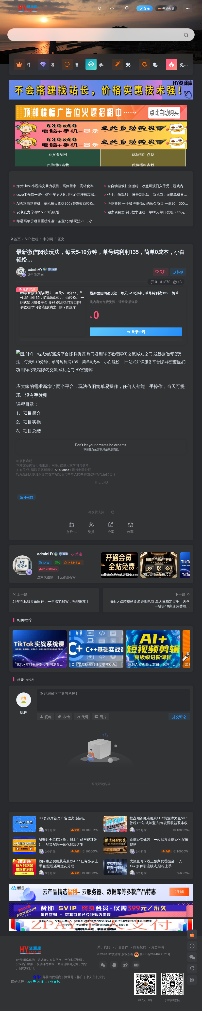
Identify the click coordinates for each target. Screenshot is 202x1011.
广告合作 (121, 947)
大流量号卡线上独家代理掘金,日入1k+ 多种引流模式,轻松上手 (156, 863)
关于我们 (103, 947)
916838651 (63, 469)
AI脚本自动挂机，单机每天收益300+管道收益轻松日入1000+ (63, 203)
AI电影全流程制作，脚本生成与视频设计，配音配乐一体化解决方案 (68, 842)
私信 (180, 271)
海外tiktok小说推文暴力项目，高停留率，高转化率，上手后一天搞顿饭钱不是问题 (79, 185)
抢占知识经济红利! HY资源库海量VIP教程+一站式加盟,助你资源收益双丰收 (159, 820)
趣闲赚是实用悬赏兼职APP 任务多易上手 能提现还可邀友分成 (68, 863)
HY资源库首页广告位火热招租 (62, 817)
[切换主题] (192, 968)
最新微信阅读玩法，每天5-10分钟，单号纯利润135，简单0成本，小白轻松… (100, 255)
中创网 (48, 238)
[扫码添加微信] (192, 957)
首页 (17, 238)
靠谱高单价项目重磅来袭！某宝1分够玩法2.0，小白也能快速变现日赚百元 (73, 220)
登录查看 (138, 331)
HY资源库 (114, 954)
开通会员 (168, 8)
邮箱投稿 (139, 947)
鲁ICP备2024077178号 (155, 954)
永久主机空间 (95, 976)
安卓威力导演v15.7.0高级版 (38, 211)
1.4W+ (46, 562)
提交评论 (179, 716)
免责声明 (157, 947)
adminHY (35, 269)
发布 (147, 8)
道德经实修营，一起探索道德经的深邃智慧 (159, 842)
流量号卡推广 (73, 976)
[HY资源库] (30, 950)
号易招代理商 (51, 976)
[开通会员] (192, 934)
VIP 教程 (31, 238)
